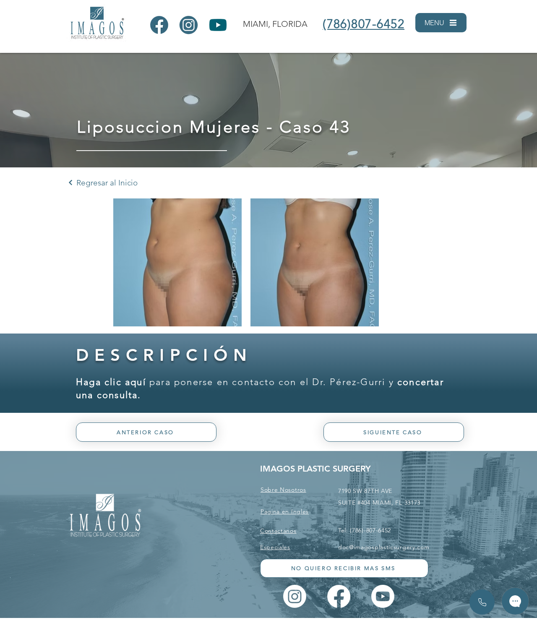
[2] (188, 25)
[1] (159, 25)
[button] (441, 22)
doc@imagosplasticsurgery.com (384, 547)
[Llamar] (482, 602)
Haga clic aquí (111, 382)
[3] (218, 25)
